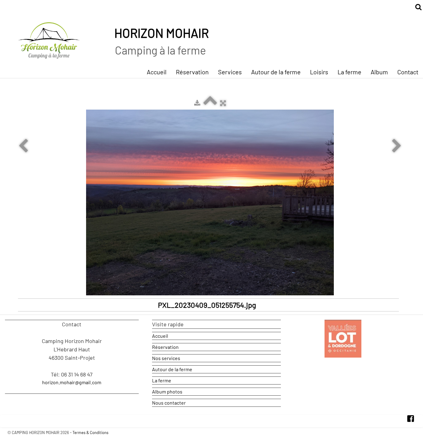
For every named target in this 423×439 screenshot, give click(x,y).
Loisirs (319, 72)
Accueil (157, 72)
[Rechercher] (418, 6)
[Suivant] (396, 146)
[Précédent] (23, 146)
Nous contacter (169, 403)
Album (379, 72)
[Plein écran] (223, 103)
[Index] (210, 103)
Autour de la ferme (276, 72)
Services (230, 72)
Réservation (192, 72)
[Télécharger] (197, 103)
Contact (407, 72)
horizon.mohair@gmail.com (71, 382)
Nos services (166, 358)
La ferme (349, 72)
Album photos (167, 391)
